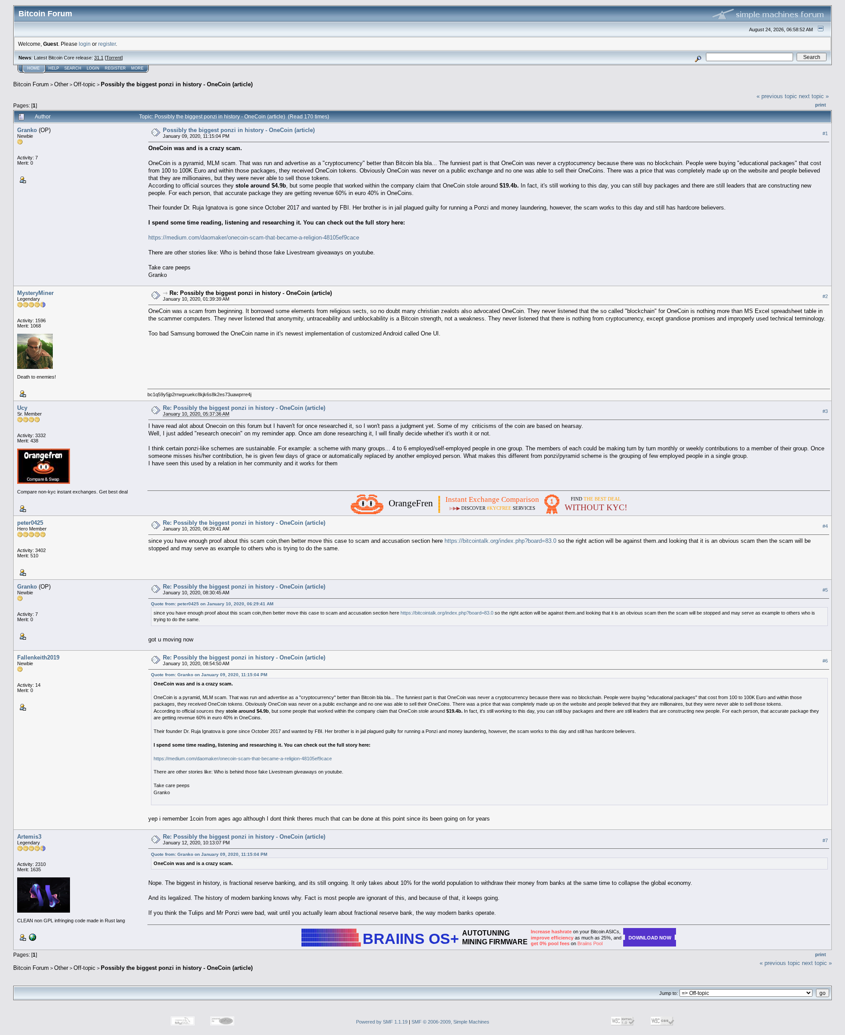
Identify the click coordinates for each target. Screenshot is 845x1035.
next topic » (814, 96)
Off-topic (84, 84)
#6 (825, 660)
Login (93, 68)
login (85, 44)
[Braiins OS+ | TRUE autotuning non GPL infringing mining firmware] (31, 936)
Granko (27, 130)
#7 (825, 840)
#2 (825, 296)
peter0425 (30, 522)
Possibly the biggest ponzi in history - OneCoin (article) (177, 84)
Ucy (22, 408)
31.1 (98, 57)
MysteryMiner (35, 293)
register (107, 44)
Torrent (113, 57)
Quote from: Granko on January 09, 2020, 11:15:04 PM (209, 674)
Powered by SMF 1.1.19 (382, 1021)
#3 (825, 411)
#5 (825, 590)
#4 (825, 526)
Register (115, 68)
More (137, 68)
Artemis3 (29, 836)
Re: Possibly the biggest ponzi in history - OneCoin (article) (250, 293)
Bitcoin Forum (31, 84)
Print (820, 104)
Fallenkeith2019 (38, 657)
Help (53, 68)
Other (61, 84)
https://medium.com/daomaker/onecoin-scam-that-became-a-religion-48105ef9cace (253, 237)
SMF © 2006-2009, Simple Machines (450, 1021)
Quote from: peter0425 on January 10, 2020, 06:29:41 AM (212, 603)
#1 (825, 133)
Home (33, 68)
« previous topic (777, 96)
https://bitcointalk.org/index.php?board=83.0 (500, 541)
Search (72, 68)
